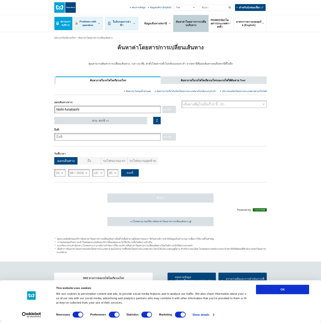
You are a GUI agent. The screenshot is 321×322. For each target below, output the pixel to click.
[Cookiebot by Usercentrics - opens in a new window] (31, 315)
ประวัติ (167, 109)
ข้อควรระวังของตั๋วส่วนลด (138, 91)
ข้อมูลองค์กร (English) (160, 7)
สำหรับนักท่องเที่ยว (249, 7)
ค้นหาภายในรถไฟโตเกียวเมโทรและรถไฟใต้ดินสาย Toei (213, 80)
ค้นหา (160, 197)
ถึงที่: (57, 129)
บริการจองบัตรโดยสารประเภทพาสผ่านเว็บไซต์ (244, 91)
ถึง (89, 161)
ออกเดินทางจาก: (63, 102)
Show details (200, 314)
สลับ (157, 120)
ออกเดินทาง (66, 161)
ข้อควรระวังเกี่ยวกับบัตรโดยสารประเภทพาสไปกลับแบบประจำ (186, 91)
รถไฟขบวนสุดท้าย (142, 161)
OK (283, 289)
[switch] (114, 315)
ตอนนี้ (130, 172)
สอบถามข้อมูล (138, 7)
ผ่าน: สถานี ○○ (100, 120)
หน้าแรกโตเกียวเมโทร (65, 38)
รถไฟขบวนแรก (114, 161)
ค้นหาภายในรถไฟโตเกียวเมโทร (108, 80)
